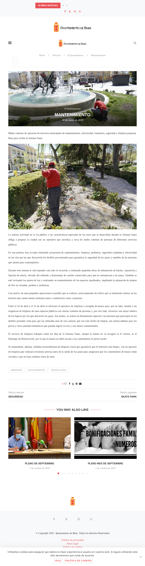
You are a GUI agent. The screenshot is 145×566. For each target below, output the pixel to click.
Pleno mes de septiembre (105, 463)
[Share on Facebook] (69, 383)
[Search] (135, 43)
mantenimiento (36, 370)
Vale (58, 560)
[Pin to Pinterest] (77, 383)
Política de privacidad (72, 540)
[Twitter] (70, 11)
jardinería (16, 370)
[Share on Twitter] (73, 384)
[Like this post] (65, 383)
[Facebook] (65, 11)
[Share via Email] (80, 383)
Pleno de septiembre (39, 463)
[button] (63, 5)
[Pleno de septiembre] (39, 438)
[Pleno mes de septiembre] (105, 438)
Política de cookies (72, 547)
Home (42, 55)
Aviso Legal (72, 543)
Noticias (56, 55)
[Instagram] (75, 11)
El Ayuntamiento (75, 55)
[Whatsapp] (80, 11)
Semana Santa (58, 370)
